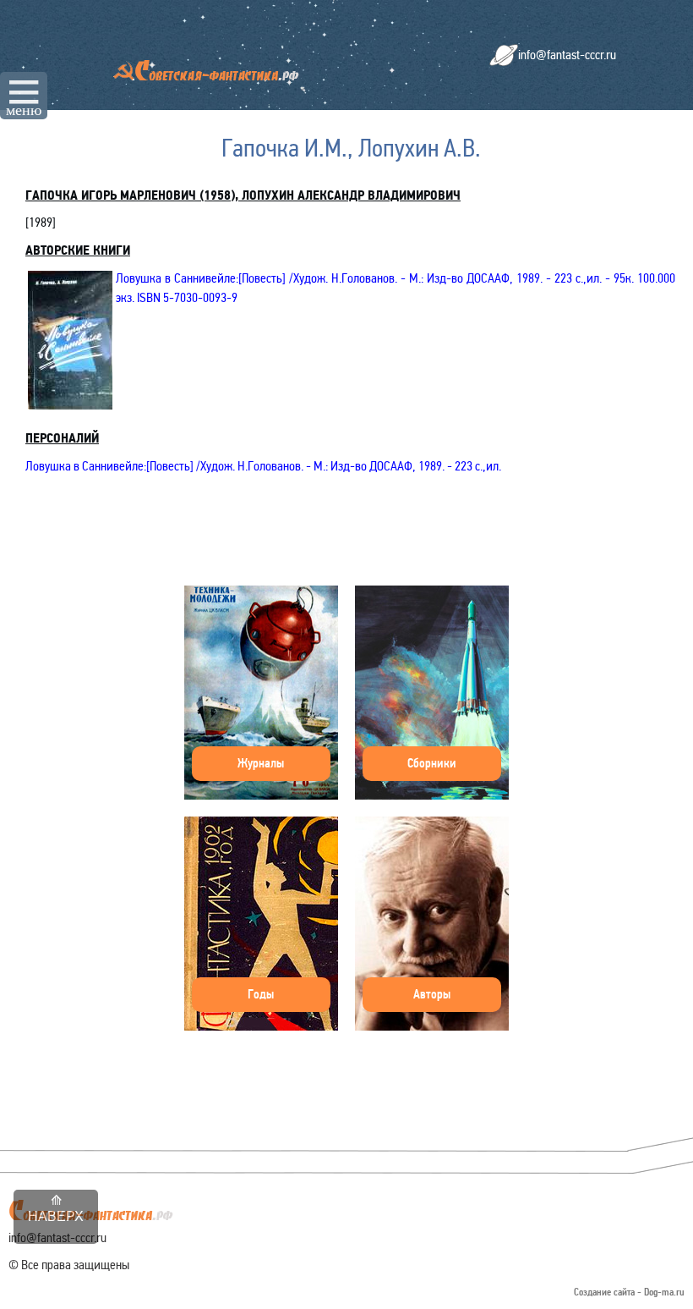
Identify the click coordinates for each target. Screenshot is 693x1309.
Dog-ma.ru (664, 1292)
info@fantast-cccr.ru (567, 55)
